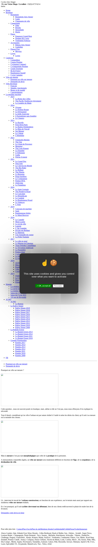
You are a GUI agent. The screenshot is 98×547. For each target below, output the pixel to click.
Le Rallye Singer (17, 306)
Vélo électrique (11, 84)
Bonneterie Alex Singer (24, 17)
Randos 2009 (20, 356)
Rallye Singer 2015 (22, 317)
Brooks (18, 28)
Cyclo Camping (16, 75)
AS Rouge (19, 263)
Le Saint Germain (22, 189)
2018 (12, 217)
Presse (72, 529)
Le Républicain (21, 196)
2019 (12, 207)
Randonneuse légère (23, 213)
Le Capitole (19, 198)
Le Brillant (19, 170)
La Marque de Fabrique (24, 243)
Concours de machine (23, 209)
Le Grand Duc (20, 161)
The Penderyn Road (22, 192)
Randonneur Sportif (18, 73)
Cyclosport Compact (18, 64)
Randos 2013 (20, 347)
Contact (19, 529)
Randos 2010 (20, 353)
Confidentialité (58, 529)
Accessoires (15, 43)
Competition (15, 60)
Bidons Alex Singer (22, 45)
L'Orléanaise (20, 153)
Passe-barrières (21, 176)
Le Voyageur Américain (24, 248)
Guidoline (19, 47)
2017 (12, 239)
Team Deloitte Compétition (25, 245)
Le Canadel (19, 220)
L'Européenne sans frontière (25, 116)
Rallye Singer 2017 (22, 312)
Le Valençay (20, 202)
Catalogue (9, 58)
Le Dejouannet (21, 112)
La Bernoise (19, 174)
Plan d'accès (27, 529)
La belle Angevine (22, 114)
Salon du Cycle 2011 (18, 295)
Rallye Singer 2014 (22, 319)
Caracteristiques (16, 92)
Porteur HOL (20, 181)
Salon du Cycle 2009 (18, 293)
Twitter (77, 529)
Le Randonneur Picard (23, 200)
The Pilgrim (19, 172)
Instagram (83, 529)
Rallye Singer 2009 (22, 327)
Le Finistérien (20, 185)
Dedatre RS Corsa (22, 38)
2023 (12, 120)
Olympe (18, 107)
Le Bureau (19, 304)
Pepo (17, 280)
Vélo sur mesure (12, 77)
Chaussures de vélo (22, 21)
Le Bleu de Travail (22, 129)
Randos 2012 (20, 349)
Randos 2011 (20, 351)
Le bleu (18, 256)
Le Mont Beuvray (22, 215)
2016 (12, 261)
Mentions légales (46, 529)
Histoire (9, 284)
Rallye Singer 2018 (22, 310)
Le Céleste (19, 133)
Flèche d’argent (21, 157)
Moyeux (18, 51)
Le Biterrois (19, 233)
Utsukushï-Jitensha (22, 140)
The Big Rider (20, 168)
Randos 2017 (20, 343)
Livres (13, 53)
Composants (15, 23)
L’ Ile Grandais (21, 228)
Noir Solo (19, 164)
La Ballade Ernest (17, 330)
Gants (17, 19)
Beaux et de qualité (18, 90)
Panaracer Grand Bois (23, 36)
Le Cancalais (20, 194)
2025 (12, 97)
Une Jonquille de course (24, 235)
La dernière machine (13, 94)
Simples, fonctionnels (19, 88)
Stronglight (19, 30)
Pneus (13, 34)
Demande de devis (17, 82)
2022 (12, 138)
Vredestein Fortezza (22, 41)
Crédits (67, 529)
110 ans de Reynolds (18, 297)
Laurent (18, 226)
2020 (12, 187)
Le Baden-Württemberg (24, 127)
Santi (17, 211)
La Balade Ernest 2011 (24, 336)
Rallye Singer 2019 (22, 308)
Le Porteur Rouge (22, 110)
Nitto (17, 25)
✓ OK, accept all (43, 286)
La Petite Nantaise (22, 237)
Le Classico (19, 118)
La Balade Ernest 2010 (24, 338)
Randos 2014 (20, 345)
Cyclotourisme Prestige (19, 66)
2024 (12, 105)
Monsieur (18, 146)
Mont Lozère (20, 222)
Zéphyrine (19, 183)
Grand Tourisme (17, 69)
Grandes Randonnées (19, 340)
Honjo (17, 32)
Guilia (17, 155)
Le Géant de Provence (23, 144)
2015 (12, 274)
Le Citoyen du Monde (23, 166)
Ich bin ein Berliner (22, 230)
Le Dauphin (19, 151)
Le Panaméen (20, 250)
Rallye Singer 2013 (22, 321)
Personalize (58, 286)
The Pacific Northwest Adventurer (28, 101)
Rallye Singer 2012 (22, 323)
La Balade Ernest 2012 (24, 334)
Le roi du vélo (20, 224)
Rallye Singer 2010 (22, 325)
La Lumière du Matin (23, 103)
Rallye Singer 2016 (22, 315)
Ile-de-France (16, 71)
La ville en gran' (21, 241)
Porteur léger (20, 252)
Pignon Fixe (15, 49)
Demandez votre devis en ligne (12, 513)
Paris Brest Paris (21, 125)
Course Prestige (16, 62)
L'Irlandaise (19, 135)
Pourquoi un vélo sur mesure (21, 79)
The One (18, 142)
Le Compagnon (21, 179)
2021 (12, 159)
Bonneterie (15, 15)
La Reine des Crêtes (22, 99)
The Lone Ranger (22, 148)
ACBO (8, 299)
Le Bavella (19, 123)
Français (14, 86)
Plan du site (36, 529)
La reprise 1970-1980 (19, 291)
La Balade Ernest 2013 (24, 332)
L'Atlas (18, 205)
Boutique (9, 13)
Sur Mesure (19, 131)
